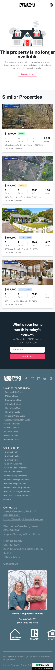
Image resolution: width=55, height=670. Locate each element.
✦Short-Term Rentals (12, 472)
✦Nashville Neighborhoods (15, 476)
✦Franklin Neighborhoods (14, 483)
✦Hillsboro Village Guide (14, 416)
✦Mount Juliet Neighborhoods (16, 491)
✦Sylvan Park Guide (12, 404)
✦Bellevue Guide (10, 432)
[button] (3, 4)
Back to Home (27, 74)
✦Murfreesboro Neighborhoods (17, 495)
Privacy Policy (27, 665)
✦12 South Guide (10, 396)
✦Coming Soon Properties (15, 468)
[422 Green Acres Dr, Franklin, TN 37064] (27, 220)
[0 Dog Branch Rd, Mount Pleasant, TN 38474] (27, 116)
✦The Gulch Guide (11, 412)
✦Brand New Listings (12, 464)
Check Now (27, 356)
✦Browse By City (10, 452)
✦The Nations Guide (12, 408)
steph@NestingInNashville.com (22, 534)
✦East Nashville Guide (13, 392)
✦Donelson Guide (11, 439)
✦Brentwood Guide (11, 428)
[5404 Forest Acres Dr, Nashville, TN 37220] (27, 168)
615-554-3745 (11, 530)
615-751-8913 (11, 515)
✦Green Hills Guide (11, 424)
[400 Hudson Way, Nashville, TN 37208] (27, 272)
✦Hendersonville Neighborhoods (17, 487)
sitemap (7, 499)
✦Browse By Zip (10, 460)
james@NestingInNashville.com (23, 519)
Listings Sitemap (10, 665)
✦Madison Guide (10, 436)
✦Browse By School (12, 456)
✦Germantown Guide (12, 400)
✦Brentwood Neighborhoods (16, 479)
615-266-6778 (11, 544)
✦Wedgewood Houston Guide (16, 420)
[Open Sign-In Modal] (51, 5)
